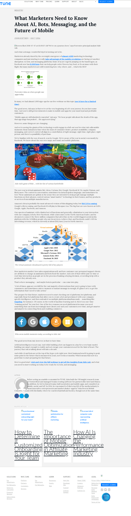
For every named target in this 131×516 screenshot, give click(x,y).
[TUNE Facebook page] (102, 490)
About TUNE (81, 480)
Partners (24, 483)
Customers (24, 486)
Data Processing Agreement (95, 497)
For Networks (11, 485)
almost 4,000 (67, 56)
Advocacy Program (80, 487)
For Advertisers (11, 481)
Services (23, 489)
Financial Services (10, 493)
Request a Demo (109, 485)
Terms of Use (95, 502)
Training (66, 488)
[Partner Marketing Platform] (5, 3)
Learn (51, 476)
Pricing (38, 476)
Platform (24, 480)
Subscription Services (11, 497)
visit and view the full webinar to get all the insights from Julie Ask (61, 362)
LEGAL (93, 476)
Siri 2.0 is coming (89, 203)
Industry (18, 10)
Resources (52, 480)
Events (51, 483)
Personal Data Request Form (94, 490)
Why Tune (25, 476)
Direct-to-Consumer (10, 488)
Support (67, 476)
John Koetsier (21, 38)
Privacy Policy (96, 480)
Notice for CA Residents (96, 484)
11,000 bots (34, 64)
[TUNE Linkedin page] (109, 490)
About (80, 476)
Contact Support (66, 491)
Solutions (11, 476)
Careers (80, 483)
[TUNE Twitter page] (106, 490)
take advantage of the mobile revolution (63, 59)
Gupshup (18, 302)
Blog (50, 486)
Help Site (66, 480)
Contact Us (81, 490)
